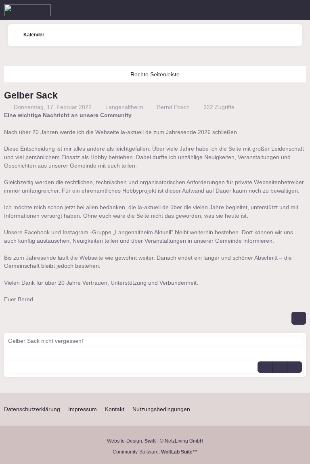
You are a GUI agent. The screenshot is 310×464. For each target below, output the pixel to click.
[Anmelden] (279, 10)
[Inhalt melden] (279, 367)
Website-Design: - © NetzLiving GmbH (155, 441)
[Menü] (299, 10)
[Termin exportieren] (294, 367)
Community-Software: (155, 452)
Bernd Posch (173, 107)
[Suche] (259, 10)
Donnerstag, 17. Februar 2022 (53, 107)
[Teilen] (298, 318)
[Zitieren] (265, 367)
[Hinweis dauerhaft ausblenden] (301, 116)
